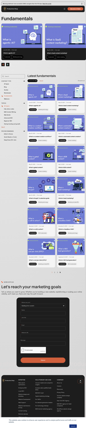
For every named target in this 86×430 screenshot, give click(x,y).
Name (23, 310)
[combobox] (13, 76)
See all (3, 127)
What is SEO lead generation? (67, 260)
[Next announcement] (81, 4)
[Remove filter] (35, 80)
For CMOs (38, 399)
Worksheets (7, 93)
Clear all (41, 80)
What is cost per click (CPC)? (38, 260)
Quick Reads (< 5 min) (10, 137)
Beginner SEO (8, 121)
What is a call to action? (36, 229)
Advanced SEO (8, 118)
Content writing (22, 410)
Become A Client (75, 9)
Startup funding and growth (12, 124)
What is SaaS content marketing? (57, 53)
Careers (59, 386)
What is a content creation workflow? (40, 136)
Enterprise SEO (22, 388)
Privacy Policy (60, 392)
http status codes (9, 109)
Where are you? (26, 302)
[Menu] (64, 9)
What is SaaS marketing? (66, 198)
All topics (6, 106)
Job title (24, 317)
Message (23, 340)
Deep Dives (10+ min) (10, 140)
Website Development (24, 399)
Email (23, 325)
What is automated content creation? (69, 136)
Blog (5, 87)
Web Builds (7, 115)
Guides (6, 90)
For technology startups (41, 405)
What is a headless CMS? (66, 229)
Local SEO (21, 391)
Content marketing (61, 57)
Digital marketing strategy (42, 396)
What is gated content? (36, 167)
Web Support (22, 402)
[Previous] (3, 64)
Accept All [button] (73, 426)
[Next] (7, 64)
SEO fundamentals (42, 233)
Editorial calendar (23, 414)
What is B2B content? (64, 167)
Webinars (6, 99)
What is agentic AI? (9, 53)
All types (6, 84)
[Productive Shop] (10, 8)
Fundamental (7, 57)
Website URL (25, 332)
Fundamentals (8, 96)
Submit (43, 360)
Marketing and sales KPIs (73, 202)
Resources (60, 389)
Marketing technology (17, 57)
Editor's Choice (8, 134)
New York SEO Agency (63, 400)
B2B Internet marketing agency (43, 409)
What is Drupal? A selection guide (39, 198)
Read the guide (47, 3)
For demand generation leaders (43, 402)
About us (59, 382)
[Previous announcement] (81, 3)
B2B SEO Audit (39, 393)
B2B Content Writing (10, 112)
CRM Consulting (22, 417)
